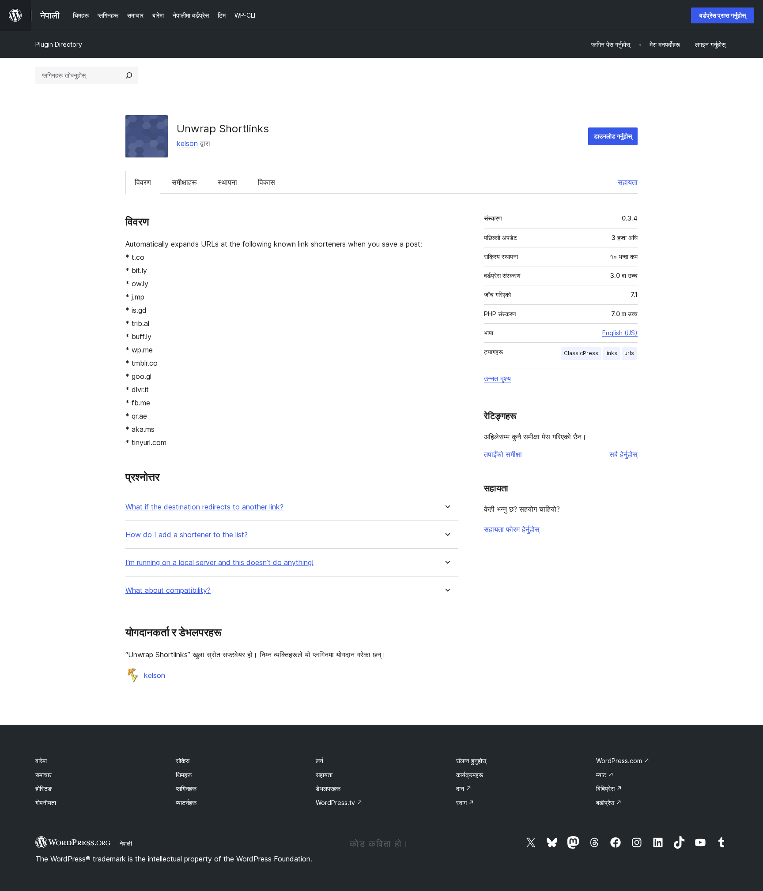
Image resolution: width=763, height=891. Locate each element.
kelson (187, 143)
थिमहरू (184, 775)
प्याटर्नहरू (186, 802)
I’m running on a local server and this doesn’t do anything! (219, 562)
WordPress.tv (339, 802)
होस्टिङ (43, 788)
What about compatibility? (168, 590)
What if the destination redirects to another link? (204, 507)
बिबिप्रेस (609, 788)
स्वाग (465, 802)
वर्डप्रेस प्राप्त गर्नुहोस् (722, 15)
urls (629, 353)
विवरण (143, 182)
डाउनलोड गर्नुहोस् (613, 136)
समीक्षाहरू (184, 182)
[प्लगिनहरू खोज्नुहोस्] (129, 75)
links (611, 353)
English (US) (620, 333)
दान (464, 788)
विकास (266, 182)
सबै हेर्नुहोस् (623, 454)
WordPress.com (623, 760)
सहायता (628, 182)
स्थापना (227, 182)
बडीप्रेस (609, 802)
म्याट (605, 775)
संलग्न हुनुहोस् (471, 760)
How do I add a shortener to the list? (186, 535)
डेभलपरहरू (328, 788)
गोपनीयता (45, 802)
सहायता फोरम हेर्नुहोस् (512, 529)
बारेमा (41, 760)
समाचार (43, 775)
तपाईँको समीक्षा (503, 454)
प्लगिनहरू (186, 788)
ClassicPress (581, 353)
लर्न (319, 760)
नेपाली (126, 843)
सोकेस (182, 760)
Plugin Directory (58, 44)
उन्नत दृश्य (497, 378)
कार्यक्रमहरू (469, 775)
